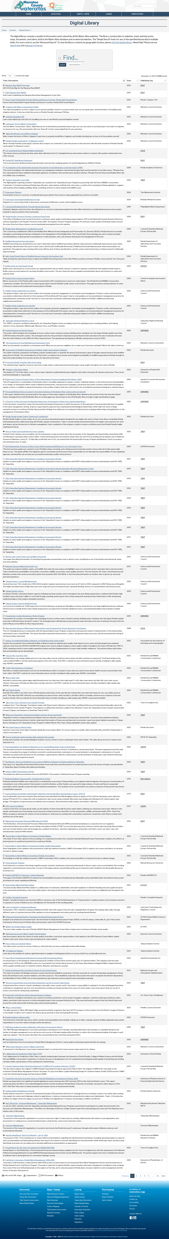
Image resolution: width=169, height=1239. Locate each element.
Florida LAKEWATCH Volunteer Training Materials (24, 875)
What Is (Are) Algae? (14, 1007)
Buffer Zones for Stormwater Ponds (19, 266)
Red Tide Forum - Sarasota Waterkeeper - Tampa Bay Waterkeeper (31, 1103)
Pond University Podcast (14, 863)
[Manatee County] (62, 6)
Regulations (78, 1222)
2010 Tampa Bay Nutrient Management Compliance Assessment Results (33, 547)
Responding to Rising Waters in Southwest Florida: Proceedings (30, 856)
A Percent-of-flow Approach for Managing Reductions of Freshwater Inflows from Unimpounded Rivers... (45, 401)
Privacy (132, 1209)
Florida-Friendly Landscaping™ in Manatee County (25, 141)
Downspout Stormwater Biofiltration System (22, 199)
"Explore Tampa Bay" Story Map (17, 180)
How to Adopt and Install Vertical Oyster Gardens (25, 431)
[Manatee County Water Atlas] (30, 5)
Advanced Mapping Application (58, 1197)
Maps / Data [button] (83, 14)
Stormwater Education (82, 1210)
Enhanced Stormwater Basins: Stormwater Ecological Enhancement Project (35, 917)
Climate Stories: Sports (15, 591)
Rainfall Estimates (53, 1213)
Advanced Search (75, 65)
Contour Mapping (53, 1206)
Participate (107, 1189)
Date (129, 80)
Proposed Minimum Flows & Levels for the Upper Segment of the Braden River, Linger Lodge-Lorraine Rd (45, 392)
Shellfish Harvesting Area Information (19, 241)
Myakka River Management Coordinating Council (24, 229)
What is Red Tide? (13, 678)
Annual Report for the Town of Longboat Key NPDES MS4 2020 (29, 1148)
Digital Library (79, 1194)
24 (158, 1176)
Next (164, 1176)
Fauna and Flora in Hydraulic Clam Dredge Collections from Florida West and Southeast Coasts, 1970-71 (45, 794)
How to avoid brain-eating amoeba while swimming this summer (30, 737)
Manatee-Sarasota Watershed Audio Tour (21, 566)
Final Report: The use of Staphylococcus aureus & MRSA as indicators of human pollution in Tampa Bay (44, 762)
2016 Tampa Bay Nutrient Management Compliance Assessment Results (33, 537)
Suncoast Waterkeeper (15, 1125)
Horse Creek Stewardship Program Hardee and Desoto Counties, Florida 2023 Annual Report (41, 100)
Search (62, 65)
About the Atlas (134, 1196)
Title (10, 80)
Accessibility (134, 1202)
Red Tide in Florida (13, 690)
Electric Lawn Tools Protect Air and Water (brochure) (25, 557)
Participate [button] (137, 14)
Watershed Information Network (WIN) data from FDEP (26, 821)
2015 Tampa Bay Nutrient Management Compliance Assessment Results (33, 508)
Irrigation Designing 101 (15, 117)
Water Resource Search (55, 1194)
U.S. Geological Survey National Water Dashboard (24, 151)
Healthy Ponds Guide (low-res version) (20, 306)
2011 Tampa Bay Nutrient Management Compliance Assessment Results (33, 488)
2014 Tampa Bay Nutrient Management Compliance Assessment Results (33, 459)
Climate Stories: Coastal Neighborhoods (21, 581)
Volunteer (105, 1194)
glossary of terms (34, 45)
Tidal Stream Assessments (29, 1200)
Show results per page (15, 75)
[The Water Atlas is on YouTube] (134, 1218)
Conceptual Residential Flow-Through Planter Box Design (27, 207)
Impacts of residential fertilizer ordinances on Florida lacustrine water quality (34, 641)
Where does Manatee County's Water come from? (25, 1047)
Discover (24, 1189)
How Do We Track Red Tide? (17, 656)
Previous (125, 1176)
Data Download (52, 1200)
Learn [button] (109, 14)
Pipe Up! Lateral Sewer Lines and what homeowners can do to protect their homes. (38, 983)
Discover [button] (55, 14)
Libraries (13, 30)
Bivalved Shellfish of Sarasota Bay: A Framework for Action (27, 779)
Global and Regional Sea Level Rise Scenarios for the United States (31, 970)
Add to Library (107, 1200)
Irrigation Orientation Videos (17, 369)
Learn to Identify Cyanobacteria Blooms (21, 907)
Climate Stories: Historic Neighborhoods (21, 603)
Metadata (50, 1216)
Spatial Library (79, 1197)
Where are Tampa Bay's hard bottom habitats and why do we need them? (34, 715)
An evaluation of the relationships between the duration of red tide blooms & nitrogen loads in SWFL (44, 167)
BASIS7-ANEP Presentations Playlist (20, 772)
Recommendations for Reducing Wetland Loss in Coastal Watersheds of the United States (40, 747)
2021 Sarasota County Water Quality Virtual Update (26, 934)
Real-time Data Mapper (55, 1203)
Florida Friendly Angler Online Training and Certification (26, 416)
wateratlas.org (136, 1192)
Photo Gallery (79, 1213)
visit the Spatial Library (121, 42)
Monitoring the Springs (14, 1039)
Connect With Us (135, 1214)
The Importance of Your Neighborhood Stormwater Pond (28, 343)
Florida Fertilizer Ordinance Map (17, 1017)
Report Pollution (107, 1197)
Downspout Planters (13, 192)
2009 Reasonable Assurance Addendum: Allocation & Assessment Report (33, 1027)
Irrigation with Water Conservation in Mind (22, 107)
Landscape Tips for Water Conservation (21, 124)
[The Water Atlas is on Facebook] (131, 1218)
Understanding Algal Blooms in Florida (19, 1091)
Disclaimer (133, 1206)
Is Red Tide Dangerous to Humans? (19, 668)
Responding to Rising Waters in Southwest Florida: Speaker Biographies (33, 846)
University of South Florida (118, 1236)
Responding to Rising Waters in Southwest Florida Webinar (28, 836)
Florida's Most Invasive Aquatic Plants (20, 278)
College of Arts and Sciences (99, 1236)
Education (78, 1219)
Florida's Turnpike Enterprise (17, 897)
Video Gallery (79, 1216)
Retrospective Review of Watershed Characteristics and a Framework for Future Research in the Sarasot (45, 628)
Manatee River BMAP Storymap (17, 85)
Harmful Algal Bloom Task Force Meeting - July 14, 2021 (27, 1135)
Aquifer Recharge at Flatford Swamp (19, 330)
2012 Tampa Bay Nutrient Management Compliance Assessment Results (33, 517)
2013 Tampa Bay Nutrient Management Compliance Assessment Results (33, 478)
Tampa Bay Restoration (28, 1197)
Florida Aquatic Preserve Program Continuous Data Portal (27, 216)
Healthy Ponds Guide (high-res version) (20, 291)
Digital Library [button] (24, 30)
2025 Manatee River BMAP (15, 92)
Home (28, 14)
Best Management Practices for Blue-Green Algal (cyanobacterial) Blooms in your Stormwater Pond (43, 446)
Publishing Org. (147, 80)
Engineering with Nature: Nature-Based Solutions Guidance (28, 995)
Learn (77, 1189)
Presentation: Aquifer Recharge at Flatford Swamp (24, 616)
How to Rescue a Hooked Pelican (18, 944)
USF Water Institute (67, 1236)
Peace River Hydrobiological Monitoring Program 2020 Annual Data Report (34, 958)
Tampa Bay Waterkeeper (15, 1116)
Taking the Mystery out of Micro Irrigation (22, 134)
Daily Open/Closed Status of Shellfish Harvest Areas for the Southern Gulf (34, 256)
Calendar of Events (81, 1206)
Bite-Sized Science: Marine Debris (19, 727)
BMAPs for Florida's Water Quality (19, 927)
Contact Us (133, 1199)
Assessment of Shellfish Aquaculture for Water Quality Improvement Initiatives (36, 350)
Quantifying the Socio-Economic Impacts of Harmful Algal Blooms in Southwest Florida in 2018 (41, 1078)
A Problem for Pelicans (14, 951)
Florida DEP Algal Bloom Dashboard (18, 160)
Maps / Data (53, 1189)
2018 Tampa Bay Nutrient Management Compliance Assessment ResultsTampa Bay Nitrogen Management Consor (49, 469)
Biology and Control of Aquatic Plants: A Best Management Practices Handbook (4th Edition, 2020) (43, 379)
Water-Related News (27, 1203)
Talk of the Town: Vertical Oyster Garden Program (25, 702)
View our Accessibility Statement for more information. (110, 1230)
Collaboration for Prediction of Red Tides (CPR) (23, 1054)
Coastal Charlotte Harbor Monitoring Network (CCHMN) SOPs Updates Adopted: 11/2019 (40, 1066)
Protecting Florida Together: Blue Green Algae (23, 362)
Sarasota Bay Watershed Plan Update (19, 885)
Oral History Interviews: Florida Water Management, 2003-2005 (30, 1160)
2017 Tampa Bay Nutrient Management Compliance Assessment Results (33, 498)
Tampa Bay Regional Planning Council (20, 321)
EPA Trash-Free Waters (15, 806)
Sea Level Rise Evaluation (29, 1194)
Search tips (15, 45)
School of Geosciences (82, 1236)
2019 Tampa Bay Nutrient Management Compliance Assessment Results (33, 527)
